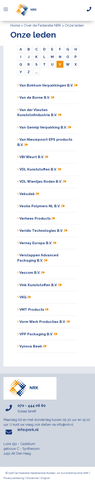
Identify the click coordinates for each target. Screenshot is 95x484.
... (36, 72)
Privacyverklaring (13, 478)
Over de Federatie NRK (42, 25)
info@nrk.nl (28, 430)
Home (15, 25)
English (45, 478)
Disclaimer (32, 478)
